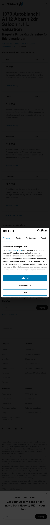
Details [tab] (18, 238)
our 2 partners (15, 250)
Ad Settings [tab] (31, 238)
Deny (25, 292)
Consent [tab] (6, 238)
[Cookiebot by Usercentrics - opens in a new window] (37, 230)
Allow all (25, 278)
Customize (23, 285)
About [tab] (43, 238)
